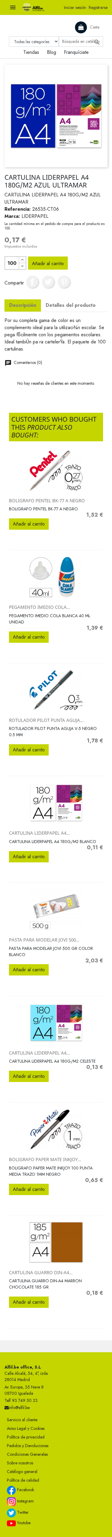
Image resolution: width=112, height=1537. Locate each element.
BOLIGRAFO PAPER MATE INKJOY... (45, 1159)
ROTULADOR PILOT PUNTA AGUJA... (46, 720)
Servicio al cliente (22, 1420)
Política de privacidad (26, 1437)
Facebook (25, 1490)
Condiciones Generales (27, 1454)
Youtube (23, 1523)
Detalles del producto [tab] (71, 305)
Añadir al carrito (48, 263)
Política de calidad (23, 1480)
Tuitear (48, 282)
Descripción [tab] (22, 305)
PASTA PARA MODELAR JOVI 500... (44, 940)
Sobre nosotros (20, 1463)
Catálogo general (22, 1472)
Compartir (32, 282)
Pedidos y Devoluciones (27, 1446)
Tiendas (31, 52)
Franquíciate (76, 52)
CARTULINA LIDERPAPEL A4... (39, 833)
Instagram (25, 1501)
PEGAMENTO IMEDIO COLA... (39, 607)
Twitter (22, 1512)
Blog (51, 52)
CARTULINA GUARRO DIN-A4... (41, 1272)
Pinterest (64, 282)
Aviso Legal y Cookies (26, 1428)
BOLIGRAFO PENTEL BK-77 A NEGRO (47, 501)
